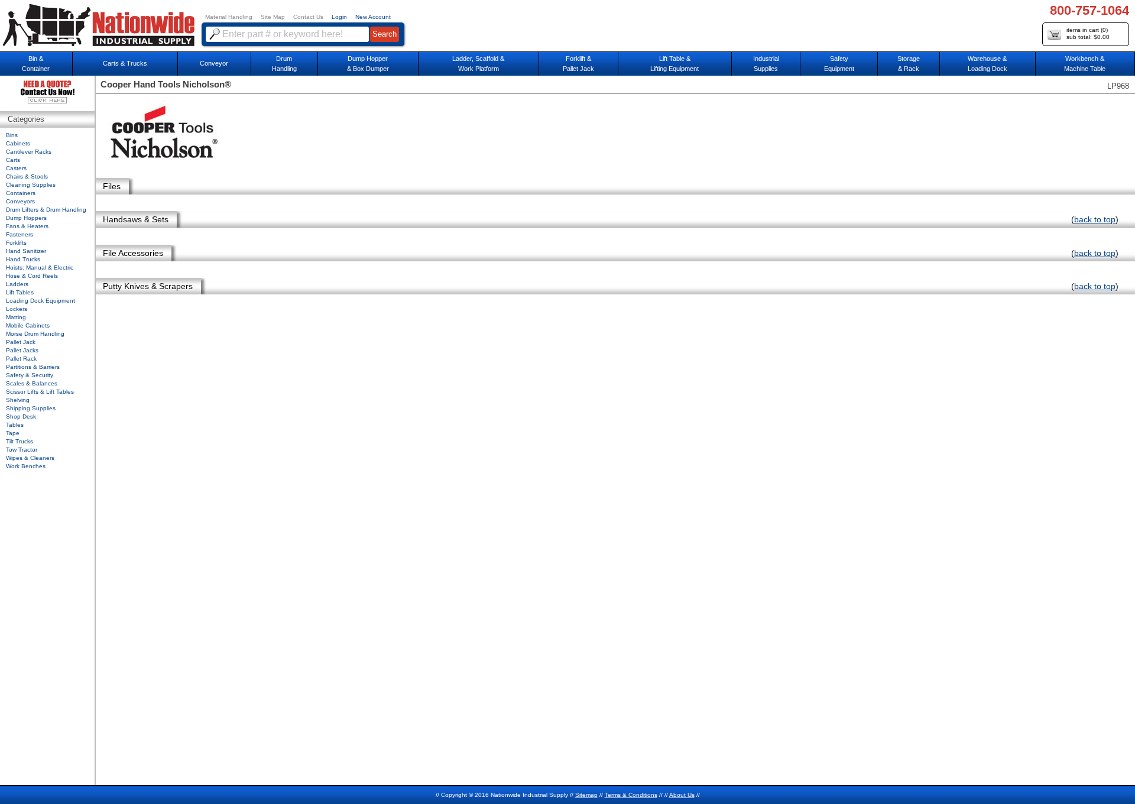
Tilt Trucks (19, 441)
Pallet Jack (20, 342)
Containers (20, 193)
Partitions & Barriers (33, 367)
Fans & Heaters (27, 226)
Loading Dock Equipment (40, 300)
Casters (16, 168)
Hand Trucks (23, 259)
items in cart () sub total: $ (1088, 33)
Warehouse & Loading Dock (987, 63)
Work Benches (26, 466)
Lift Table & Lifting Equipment (674, 63)
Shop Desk (21, 416)
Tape (13, 433)
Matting (16, 317)
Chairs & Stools (27, 176)
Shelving (18, 400)
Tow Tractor (21, 449)
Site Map (273, 17)
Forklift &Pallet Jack (578, 63)
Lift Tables (20, 292)
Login (339, 17)
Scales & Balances (31, 383)
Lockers (16, 309)
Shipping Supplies (31, 408)
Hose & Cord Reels (32, 276)
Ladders (17, 284)
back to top (1094, 219)
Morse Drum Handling (35, 333)
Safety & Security (29, 375)
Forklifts (16, 242)
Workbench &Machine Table (1084, 63)
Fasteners (19, 234)
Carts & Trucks (125, 63)
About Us (682, 795)
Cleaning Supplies (31, 184)
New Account (373, 17)
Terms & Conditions (631, 795)
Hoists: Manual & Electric (39, 267)
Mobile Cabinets (28, 325)
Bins (12, 135)
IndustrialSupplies (766, 63)
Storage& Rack (908, 63)
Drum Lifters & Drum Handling (46, 209)
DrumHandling (284, 63)
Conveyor (214, 63)
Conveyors (20, 201)
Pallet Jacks (22, 350)
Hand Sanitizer (26, 251)
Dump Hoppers (26, 218)
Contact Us (308, 17)
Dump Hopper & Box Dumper (368, 63)
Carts (13, 160)
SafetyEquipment (839, 63)
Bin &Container (36, 63)
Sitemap (586, 795)
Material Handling (228, 17)
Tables (15, 425)
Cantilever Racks (28, 151)
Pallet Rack (21, 358)
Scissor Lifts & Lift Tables (40, 391)
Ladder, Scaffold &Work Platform (478, 63)
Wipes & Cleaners (30, 458)
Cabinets (18, 143)
